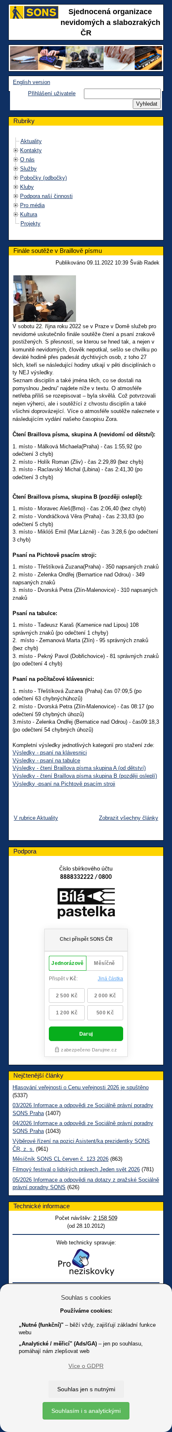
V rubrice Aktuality (36, 818)
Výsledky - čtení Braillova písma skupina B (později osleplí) (85, 776)
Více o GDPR (86, 1366)
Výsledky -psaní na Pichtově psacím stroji (64, 784)
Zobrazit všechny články (128, 818)
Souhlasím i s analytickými (86, 1410)
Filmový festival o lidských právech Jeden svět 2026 (76, 1169)
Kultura (28, 214)
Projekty (30, 223)
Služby (28, 169)
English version (31, 82)
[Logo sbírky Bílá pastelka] (86, 905)
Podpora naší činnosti (46, 196)
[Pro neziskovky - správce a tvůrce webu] (86, 1262)
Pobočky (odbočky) (43, 178)
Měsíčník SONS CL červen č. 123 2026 (61, 1159)
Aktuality (31, 141)
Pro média (32, 205)
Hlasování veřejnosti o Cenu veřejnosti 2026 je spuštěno (81, 1087)
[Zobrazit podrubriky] (16, 150)
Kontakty (31, 150)
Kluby (27, 187)
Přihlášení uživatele (52, 93)
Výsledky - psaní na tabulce (46, 760)
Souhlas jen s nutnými (86, 1389)
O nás (27, 159)
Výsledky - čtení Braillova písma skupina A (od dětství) (79, 768)
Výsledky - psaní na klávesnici (50, 752)
